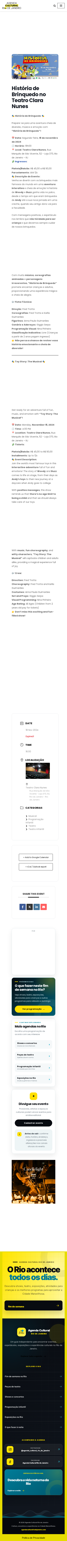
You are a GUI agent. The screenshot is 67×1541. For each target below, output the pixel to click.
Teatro (32, 825)
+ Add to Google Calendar (36, 857)
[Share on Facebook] (22, 907)
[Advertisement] (33, 33)
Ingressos (21, 161)
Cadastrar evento (33, 1123)
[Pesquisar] (54, 6)
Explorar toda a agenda (31, 1356)
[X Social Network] (29, 907)
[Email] (44, 907)
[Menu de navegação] (61, 5)
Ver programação (33, 1009)
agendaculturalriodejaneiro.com (33, 1530)
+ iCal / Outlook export (35, 866)
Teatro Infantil (36, 829)
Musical (33, 816)
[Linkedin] (37, 907)
